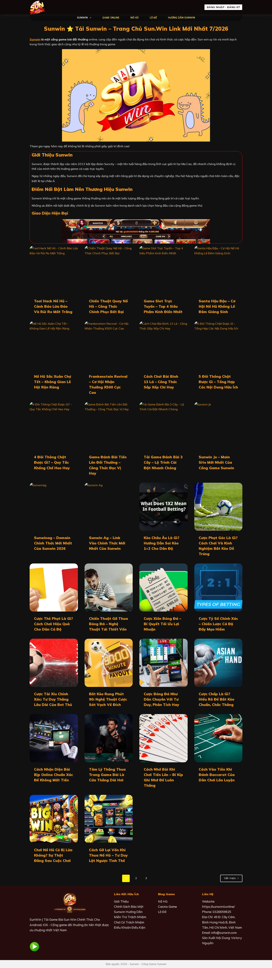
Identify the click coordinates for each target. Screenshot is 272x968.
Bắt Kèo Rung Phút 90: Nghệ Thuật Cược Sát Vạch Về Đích (108, 699)
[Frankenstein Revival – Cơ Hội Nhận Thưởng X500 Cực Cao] (109, 345)
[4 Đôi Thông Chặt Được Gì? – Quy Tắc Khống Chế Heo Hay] (54, 426)
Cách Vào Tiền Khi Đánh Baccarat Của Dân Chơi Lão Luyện (217, 774)
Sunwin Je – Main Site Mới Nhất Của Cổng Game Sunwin (216, 462)
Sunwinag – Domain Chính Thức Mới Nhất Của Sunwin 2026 (53, 543)
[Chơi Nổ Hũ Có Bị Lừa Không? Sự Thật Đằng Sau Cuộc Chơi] (54, 819)
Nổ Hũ (134, 17)
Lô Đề (153, 17)
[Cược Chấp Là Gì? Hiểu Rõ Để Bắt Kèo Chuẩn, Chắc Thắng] (218, 663)
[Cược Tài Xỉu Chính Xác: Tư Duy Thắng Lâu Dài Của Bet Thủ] (54, 663)
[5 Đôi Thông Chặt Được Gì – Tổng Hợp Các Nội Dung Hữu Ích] (218, 345)
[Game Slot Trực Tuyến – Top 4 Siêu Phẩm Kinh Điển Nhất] (163, 270)
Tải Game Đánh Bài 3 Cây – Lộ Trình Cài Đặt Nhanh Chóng (163, 462)
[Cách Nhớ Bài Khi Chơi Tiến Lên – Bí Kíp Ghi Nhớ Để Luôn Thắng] (163, 738)
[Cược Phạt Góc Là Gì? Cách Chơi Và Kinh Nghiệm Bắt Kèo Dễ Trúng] (218, 507)
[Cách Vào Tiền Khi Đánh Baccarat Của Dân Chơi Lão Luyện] (218, 738)
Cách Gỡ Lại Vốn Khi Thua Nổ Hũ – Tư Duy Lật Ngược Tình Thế (108, 855)
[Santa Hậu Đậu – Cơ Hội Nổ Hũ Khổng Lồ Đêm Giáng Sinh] (218, 270)
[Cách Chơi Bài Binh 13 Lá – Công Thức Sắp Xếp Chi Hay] (163, 345)
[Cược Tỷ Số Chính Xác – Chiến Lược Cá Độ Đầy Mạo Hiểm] (218, 587)
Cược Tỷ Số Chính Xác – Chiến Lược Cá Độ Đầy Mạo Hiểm (218, 623)
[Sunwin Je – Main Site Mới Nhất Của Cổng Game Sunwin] (218, 426)
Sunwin (82, 17)
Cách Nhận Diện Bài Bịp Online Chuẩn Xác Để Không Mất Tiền (53, 774)
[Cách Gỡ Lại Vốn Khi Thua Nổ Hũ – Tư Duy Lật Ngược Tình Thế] (109, 819)
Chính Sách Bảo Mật (128, 906)
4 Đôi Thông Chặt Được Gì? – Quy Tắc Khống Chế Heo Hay (52, 462)
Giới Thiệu (121, 901)
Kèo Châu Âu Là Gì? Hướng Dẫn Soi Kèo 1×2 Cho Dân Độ (161, 543)
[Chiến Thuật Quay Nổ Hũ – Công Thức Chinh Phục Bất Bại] (109, 270)
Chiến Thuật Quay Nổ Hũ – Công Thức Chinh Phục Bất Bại (108, 306)
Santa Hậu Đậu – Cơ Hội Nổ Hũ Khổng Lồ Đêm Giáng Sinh (217, 306)
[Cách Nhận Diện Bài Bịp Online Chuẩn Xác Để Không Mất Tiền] (54, 738)
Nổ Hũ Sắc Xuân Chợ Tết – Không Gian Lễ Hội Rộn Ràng (52, 381)
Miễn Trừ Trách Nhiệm (130, 917)
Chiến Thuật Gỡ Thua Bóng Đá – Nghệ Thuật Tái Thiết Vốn (108, 623)
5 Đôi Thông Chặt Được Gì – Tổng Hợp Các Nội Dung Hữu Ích (218, 381)
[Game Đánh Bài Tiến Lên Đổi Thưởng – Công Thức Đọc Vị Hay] (109, 426)
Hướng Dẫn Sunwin (181, 17)
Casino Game (167, 906)
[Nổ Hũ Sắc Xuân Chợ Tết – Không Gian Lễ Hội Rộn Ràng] (54, 345)
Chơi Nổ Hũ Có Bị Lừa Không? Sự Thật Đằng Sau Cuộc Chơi (53, 855)
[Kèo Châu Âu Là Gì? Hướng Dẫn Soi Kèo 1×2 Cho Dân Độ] (163, 507)
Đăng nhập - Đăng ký (223, 7)
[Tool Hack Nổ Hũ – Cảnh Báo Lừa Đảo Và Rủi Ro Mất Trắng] (54, 270)
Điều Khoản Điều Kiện (129, 927)
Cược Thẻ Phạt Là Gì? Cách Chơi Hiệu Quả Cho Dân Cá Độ (53, 623)
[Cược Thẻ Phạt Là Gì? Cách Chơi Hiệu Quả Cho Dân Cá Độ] (54, 587)
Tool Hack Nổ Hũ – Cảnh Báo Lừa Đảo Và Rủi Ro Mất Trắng (53, 306)
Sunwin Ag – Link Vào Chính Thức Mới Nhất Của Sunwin (107, 543)
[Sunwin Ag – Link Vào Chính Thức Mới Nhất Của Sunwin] (109, 507)
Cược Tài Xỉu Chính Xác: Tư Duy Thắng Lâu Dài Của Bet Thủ (53, 699)
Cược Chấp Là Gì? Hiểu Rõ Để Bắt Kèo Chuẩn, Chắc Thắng (216, 699)
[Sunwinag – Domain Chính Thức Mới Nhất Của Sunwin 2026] (54, 507)
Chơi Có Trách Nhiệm (129, 922)
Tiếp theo (230, 878)
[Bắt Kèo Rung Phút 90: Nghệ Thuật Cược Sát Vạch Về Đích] (109, 663)
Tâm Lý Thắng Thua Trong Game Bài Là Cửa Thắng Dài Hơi (107, 774)
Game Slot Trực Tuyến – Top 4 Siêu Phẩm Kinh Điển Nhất (163, 306)
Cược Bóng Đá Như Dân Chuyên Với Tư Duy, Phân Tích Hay (161, 699)
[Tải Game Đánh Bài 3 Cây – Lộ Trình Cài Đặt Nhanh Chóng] (163, 426)
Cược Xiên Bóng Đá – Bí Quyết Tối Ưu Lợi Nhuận (162, 623)
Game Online (110, 17)
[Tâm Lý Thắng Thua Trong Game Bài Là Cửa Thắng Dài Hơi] (109, 738)
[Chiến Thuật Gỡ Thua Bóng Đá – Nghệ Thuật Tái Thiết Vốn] (109, 587)
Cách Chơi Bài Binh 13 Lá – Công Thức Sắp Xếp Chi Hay (161, 381)
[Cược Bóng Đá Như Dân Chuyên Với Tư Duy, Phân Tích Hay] (163, 663)
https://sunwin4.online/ (218, 906)
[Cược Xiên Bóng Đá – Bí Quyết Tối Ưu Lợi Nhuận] (163, 587)
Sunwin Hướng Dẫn (128, 912)
